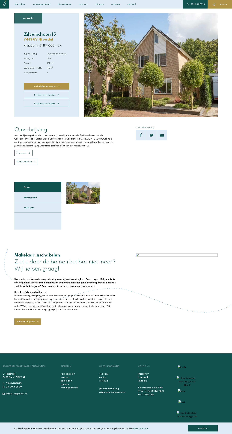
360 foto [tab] (29, 207)
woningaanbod (41, 4)
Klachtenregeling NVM (150, 388)
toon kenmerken (24, 162)
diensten (20, 4)
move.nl (223, 4)
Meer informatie (140, 428)
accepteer (203, 428)
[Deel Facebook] (141, 135)
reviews (115, 4)
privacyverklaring (109, 389)
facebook (143, 377)
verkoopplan (68, 374)
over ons (83, 4)
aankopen (66, 381)
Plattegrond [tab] (30, 198)
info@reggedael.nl (16, 394)
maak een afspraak (26, 322)
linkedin (142, 381)
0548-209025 (197, 4)
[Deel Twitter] (151, 135)
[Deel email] (162, 135)
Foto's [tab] (27, 187)
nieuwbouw (64, 4)
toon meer (22, 153)
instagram (143, 374)
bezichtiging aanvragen (45, 86)
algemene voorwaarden (112, 392)
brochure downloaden (45, 95)
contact (131, 4)
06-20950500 (13, 387)
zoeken (65, 384)
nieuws (100, 4)
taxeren (65, 377)
